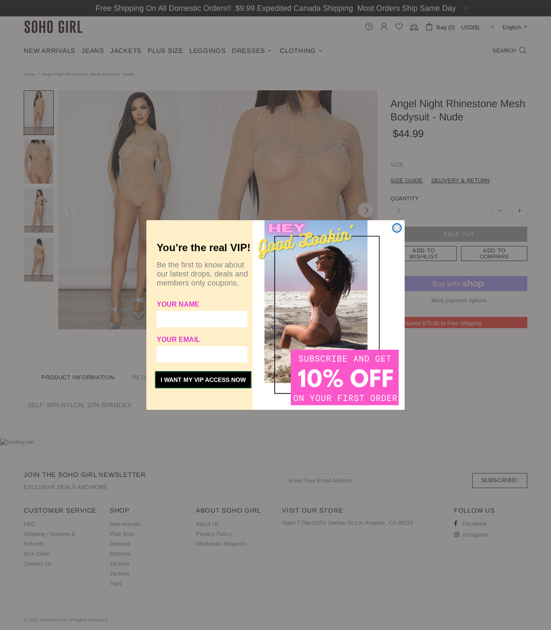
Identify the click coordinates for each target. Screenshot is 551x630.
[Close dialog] (397, 228)
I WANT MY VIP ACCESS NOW (203, 379)
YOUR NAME (178, 304)
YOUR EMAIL (178, 339)
